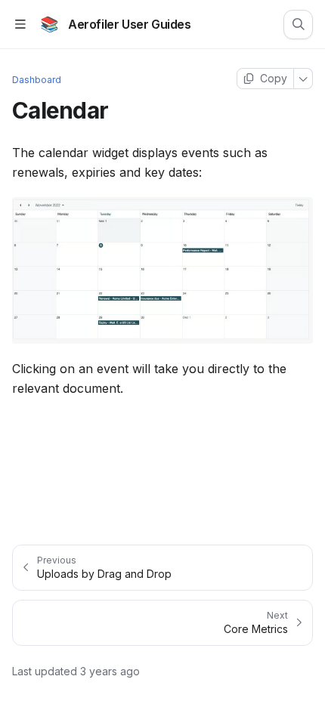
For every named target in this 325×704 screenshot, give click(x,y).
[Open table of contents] (20, 25)
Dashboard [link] (36, 79)
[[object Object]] (298, 24)
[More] (303, 78)
